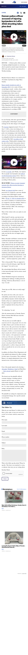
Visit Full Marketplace (21, 489)
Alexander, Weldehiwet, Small (10, 369)
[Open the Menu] (2, 2)
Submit (5, 479)
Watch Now (23, 2)
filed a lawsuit (7, 371)
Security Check (6, 470)
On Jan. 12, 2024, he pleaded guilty (15, 198)
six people (8, 172)
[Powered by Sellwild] (24, 573)
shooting (6, 127)
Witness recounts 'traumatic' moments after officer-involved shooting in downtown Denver (13, 185)
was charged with (10, 190)
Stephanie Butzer (11, 56)
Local (4, 12)
